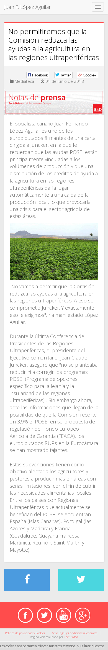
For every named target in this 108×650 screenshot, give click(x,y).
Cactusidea (71, 637)
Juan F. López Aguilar (27, 7)
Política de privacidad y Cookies (25, 633)
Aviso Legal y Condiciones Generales (74, 633)
